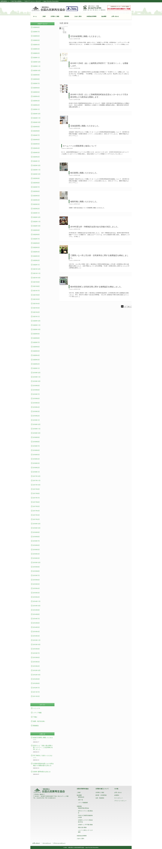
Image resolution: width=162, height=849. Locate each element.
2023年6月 (36, 191)
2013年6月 (36, 657)
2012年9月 (36, 679)
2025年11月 (36, 66)
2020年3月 (36, 360)
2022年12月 (36, 217)
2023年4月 (36, 200)
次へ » (129, 306)
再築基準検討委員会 (83, 808)
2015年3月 (36, 593)
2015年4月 (36, 588)
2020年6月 (36, 347)
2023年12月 (36, 165)
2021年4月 (36, 303)
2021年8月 (36, 286)
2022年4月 (36, 252)
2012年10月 (36, 675)
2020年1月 (36, 368)
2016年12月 (36, 524)
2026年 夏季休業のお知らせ (42, 772)
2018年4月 (36, 459)
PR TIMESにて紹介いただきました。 (42, 756)
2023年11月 (36, 170)
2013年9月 (36, 649)
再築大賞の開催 (82, 827)
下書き (35, 717)
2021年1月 (36, 316)
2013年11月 (36, 640)
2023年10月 (36, 174)
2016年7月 (36, 541)
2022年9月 (36, 230)
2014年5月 (36, 627)
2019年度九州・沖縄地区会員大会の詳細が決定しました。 (94, 226)
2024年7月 (36, 135)
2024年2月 (36, 157)
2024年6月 (36, 139)
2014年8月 (36, 614)
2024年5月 (36, 144)
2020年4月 (36, 355)
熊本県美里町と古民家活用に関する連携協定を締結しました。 (96, 286)
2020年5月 (36, 351)
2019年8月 (36, 390)
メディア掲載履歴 (83, 802)
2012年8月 (36, 683)
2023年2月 (36, 209)
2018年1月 (36, 472)
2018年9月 (36, 437)
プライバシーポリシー (120, 801)
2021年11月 (36, 273)
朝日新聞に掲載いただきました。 (84, 172)
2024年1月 (36, 161)
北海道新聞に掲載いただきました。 (85, 125)
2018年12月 (36, 424)
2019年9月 (36, 385)
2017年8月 (36, 493)
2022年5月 (36, 247)
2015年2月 (36, 597)
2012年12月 (36, 670)
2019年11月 (36, 377)
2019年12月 (36, 373)
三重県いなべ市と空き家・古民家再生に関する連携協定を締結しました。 (99, 256)
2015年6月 (36, 580)
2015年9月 (36, 567)
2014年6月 (36, 623)
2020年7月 (36, 342)
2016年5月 (36, 549)
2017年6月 (36, 502)
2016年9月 (36, 532)
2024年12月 (36, 114)
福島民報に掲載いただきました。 (84, 201)
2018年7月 (36, 446)
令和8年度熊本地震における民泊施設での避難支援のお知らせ (43, 764)
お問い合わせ (115, 16)
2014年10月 (36, 606)
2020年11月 (36, 325)
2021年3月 (36, 308)
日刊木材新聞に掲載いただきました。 (86, 36)
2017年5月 (36, 506)
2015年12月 (36, 562)
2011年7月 (36, 692)
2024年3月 (36, 152)
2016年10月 (36, 528)
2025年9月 (36, 75)
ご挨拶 (44, 16)
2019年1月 (36, 420)
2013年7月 (36, 653)
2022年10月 (36, 226)
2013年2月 (36, 666)
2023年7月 (36, 187)
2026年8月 (36, 27)
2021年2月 (36, 312)
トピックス (36, 708)
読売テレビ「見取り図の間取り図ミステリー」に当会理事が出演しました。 (43, 747)
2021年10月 (36, 278)
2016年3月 (36, 558)
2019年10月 (36, 381)
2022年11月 (36, 221)
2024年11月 (36, 118)
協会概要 (103, 16)
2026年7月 (36, 32)
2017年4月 (36, 511)
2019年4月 (36, 407)
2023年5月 (36, 196)
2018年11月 (36, 429)
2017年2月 (36, 519)
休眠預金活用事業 (91, 16)
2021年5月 (36, 299)
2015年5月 (36, 584)
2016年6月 (36, 545)
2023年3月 (36, 204)
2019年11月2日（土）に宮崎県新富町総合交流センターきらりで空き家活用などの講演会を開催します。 (99, 95)
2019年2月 (36, 416)
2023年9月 (36, 178)
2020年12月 (36, 321)
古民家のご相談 (55, 16)
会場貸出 (116, 795)
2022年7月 (36, 239)
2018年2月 (36, 467)
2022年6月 (36, 243)
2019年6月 (36, 398)
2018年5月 (36, 455)
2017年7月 (36, 498)
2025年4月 (36, 96)
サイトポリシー (118, 798)
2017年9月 (36, 489)
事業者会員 (81, 797)
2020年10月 (36, 329)
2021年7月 (36, 291)
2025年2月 (36, 105)
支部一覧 (80, 800)
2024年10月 (36, 122)
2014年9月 (36, 610)
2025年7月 (36, 83)
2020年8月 (36, 338)
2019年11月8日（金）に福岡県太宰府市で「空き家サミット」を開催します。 (99, 64)
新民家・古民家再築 (101, 795)
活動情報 (66, 16)
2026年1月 (36, 57)
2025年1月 (36, 109)
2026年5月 (36, 40)
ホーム (35, 16)
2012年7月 (36, 688)
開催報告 (36, 725)
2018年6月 (36, 450)
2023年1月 (36, 213)
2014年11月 (36, 601)
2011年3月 (36, 696)
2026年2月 (36, 53)
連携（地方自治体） (39, 721)
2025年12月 (36, 62)
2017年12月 (36, 476)
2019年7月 (36, 394)
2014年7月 (36, 619)
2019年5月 (36, 403)
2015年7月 (36, 575)
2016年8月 (36, 537)
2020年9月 (36, 334)
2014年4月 (36, 631)
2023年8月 (36, 183)
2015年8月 (36, 571)
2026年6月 (36, 36)
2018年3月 (36, 463)
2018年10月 (36, 433)
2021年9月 (36, 282)
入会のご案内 (78, 16)
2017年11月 (36, 480)
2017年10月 (36, 485)
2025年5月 (36, 92)
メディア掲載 (37, 713)
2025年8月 (36, 79)
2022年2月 (36, 260)
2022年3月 (36, 256)
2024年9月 (36, 127)
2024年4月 (36, 148)
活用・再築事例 (100, 798)
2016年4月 (36, 554)
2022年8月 (36, 234)
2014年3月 (36, 636)
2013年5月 (36, 662)
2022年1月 (36, 265)
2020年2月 (36, 364)
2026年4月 (36, 45)
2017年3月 (36, 515)
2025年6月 (36, 88)
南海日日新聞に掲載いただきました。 (43, 738)
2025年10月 (36, 70)
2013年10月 (36, 644)
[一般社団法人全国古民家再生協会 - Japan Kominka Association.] (54, 8)
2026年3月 (36, 49)
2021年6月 (36, 295)
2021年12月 (36, 269)
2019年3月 (36, 411)
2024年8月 (36, 131)
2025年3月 (36, 101)
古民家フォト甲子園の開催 (85, 824)
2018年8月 (36, 442)
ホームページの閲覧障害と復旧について (80, 145)
